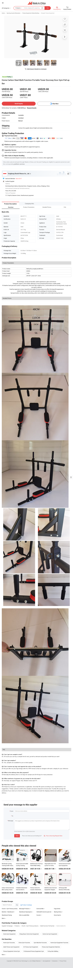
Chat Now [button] (55, 104)
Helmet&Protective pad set (43, 912)
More (3, 954)
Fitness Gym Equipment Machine (51, 947)
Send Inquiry (19, 103)
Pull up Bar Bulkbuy (53, 951)
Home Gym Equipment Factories (59, 942)
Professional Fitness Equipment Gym (34, 951)
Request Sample (31, 108)
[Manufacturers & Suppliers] (36, 3)
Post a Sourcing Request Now (53, 836)
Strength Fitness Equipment (47, 13)
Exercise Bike (40, 908)
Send (17, 836)
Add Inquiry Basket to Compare (36, 69)
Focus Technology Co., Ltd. (24, 961)
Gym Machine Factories (40, 942)
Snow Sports (57, 915)
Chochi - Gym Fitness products (10, 908)
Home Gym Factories (9, 942)
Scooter (38, 915)
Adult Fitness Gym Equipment (11, 947)
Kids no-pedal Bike (24, 915)
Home (3, 13)
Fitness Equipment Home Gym (11, 951)
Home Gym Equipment (9, 934)
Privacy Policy (63, 961)
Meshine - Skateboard (8, 912)
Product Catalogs (27, 905)
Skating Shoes (58, 912)
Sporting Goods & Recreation (13, 13)
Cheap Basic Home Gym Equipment (29, 934)
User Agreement (46, 961)
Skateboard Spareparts (25, 912)
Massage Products (24, 908)
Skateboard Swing (7, 915)
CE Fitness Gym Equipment (30, 947)
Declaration (55, 961)
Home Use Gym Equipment (50, 934)
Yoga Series (57, 908)
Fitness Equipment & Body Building (30, 13)
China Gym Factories (24, 942)
